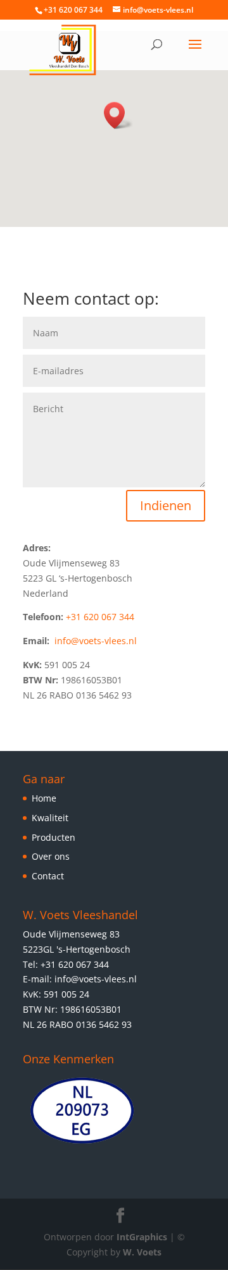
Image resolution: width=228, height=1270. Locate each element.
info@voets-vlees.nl (95, 641)
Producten (53, 837)
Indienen (165, 505)
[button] (118, 115)
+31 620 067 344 (100, 617)
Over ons (51, 856)
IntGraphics (142, 1237)
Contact (48, 876)
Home (44, 798)
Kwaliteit (50, 818)
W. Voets (142, 1252)
